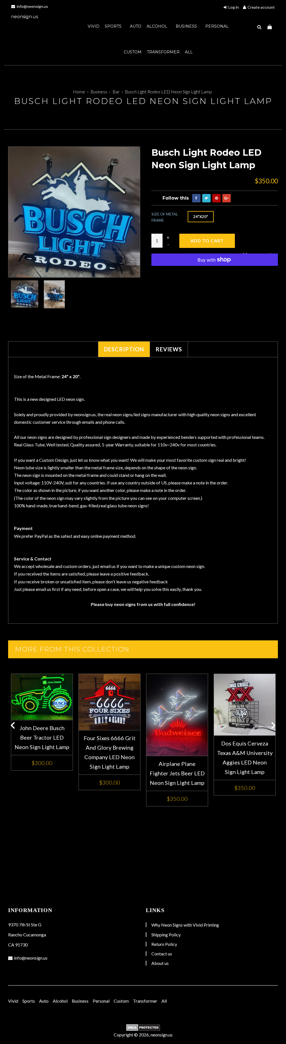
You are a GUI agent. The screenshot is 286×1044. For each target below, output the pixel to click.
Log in (233, 7)
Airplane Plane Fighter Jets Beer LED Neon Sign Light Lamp (177, 773)
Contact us (161, 953)
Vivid (93, 26)
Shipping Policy (166, 934)
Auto (135, 26)
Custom (133, 52)
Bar (116, 91)
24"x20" (200, 216)
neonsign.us (24, 16)
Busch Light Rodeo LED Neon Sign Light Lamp (168, 91)
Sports (114, 26)
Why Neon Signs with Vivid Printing (185, 924)
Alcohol (157, 26)
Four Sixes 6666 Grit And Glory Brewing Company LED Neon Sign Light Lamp (109, 752)
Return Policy (164, 944)
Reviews (169, 349)
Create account (261, 7)
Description (124, 349)
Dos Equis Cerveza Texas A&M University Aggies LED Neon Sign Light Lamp (245, 757)
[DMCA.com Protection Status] (143, 1027)
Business (187, 26)
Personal (217, 26)
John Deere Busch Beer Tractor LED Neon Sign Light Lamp (42, 737)
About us (160, 963)
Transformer (163, 52)
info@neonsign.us (32, 6)
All (189, 52)
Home (79, 91)
